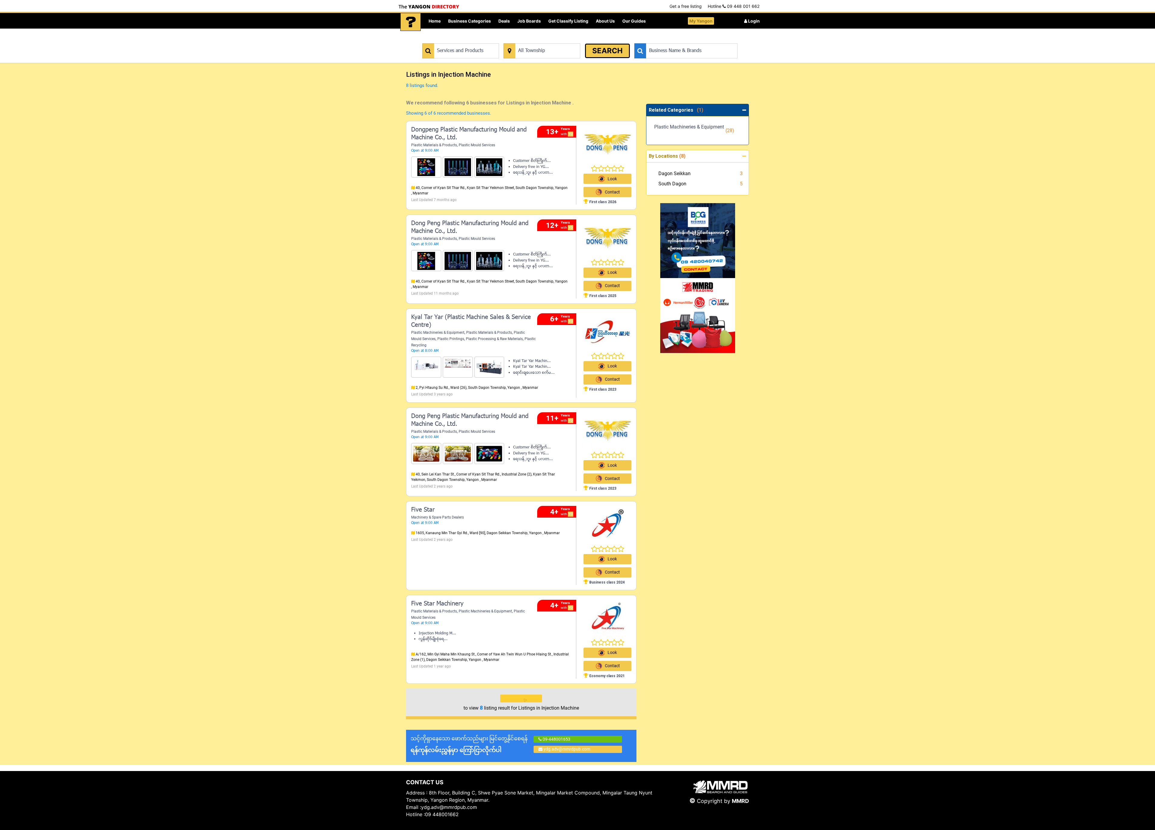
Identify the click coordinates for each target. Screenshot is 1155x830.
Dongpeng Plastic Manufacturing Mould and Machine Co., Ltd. (469, 133)
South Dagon (672, 184)
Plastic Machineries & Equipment (437, 332)
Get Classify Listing (568, 20)
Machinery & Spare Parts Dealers (437, 517)
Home (435, 20)
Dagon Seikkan (674, 173)
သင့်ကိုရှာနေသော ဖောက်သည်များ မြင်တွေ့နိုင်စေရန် (469, 744)
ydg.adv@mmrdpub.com (567, 749)
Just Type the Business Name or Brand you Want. (680, 40)
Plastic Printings (450, 339)
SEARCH (607, 50)
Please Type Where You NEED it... (534, 40)
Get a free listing (686, 6)
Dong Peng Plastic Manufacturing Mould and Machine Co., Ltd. (469, 227)
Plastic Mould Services (477, 145)
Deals (504, 20)
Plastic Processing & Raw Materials (494, 339)
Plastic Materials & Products (434, 145)
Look (612, 178)
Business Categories (469, 20)
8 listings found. (422, 85)
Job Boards (529, 20)
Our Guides (634, 20)
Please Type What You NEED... (450, 40)
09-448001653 (556, 739)
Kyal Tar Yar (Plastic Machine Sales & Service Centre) (471, 321)
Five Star (423, 510)
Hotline (733, 6)
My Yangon (701, 20)
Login (753, 20)
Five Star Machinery (437, 604)
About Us (605, 20)
